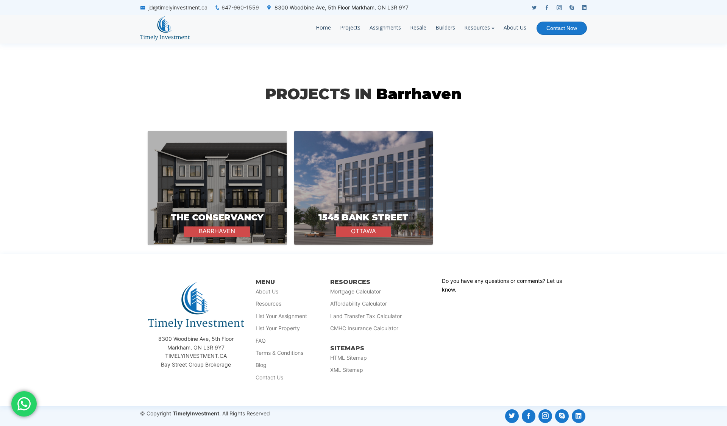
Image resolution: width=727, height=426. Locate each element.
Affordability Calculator (358, 303)
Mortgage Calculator (355, 291)
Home (323, 27)
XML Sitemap (346, 370)
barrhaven (419, 93)
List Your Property (278, 328)
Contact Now (561, 28)
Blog (261, 365)
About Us (515, 27)
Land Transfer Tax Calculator (366, 316)
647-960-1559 (240, 7)
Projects (350, 27)
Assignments (385, 27)
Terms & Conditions (279, 353)
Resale (418, 27)
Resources (477, 27)
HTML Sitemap (348, 357)
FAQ (261, 340)
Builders (445, 27)
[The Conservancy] (217, 188)
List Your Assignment (281, 316)
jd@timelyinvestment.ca (177, 7)
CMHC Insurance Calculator (364, 328)
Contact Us (269, 377)
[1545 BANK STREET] (363, 188)
